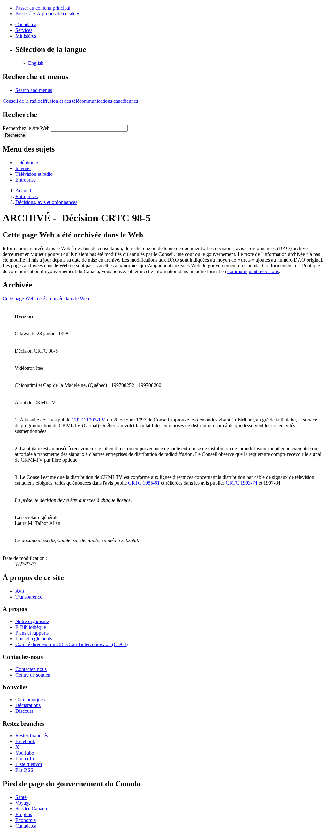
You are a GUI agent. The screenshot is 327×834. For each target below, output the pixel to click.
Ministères (25, 36)
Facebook (25, 741)
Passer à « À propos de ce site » (47, 13)
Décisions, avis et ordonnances (46, 202)
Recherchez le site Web (26, 128)
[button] (33, 90)
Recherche (15, 135)
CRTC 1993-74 (241, 483)
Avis (20, 591)
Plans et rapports (32, 633)
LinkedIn (24, 758)
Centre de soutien (32, 675)
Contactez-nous (31, 669)
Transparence (28, 596)
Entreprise (25, 179)
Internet (23, 168)
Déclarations (28, 705)
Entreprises (26, 196)
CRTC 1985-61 (144, 483)
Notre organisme (32, 621)
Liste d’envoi (28, 764)
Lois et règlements (33, 638)
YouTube (24, 753)
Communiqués (30, 699)
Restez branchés (31, 735)
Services (23, 30)
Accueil (23, 190)
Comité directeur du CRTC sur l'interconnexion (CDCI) (71, 644)
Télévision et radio (34, 174)
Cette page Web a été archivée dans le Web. (46, 298)
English (35, 63)
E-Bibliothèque (30, 627)
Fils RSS (24, 770)
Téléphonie (26, 162)
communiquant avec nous (253, 271)
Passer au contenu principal (42, 8)
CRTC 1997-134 (89, 419)
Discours (24, 711)
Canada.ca (25, 24)
